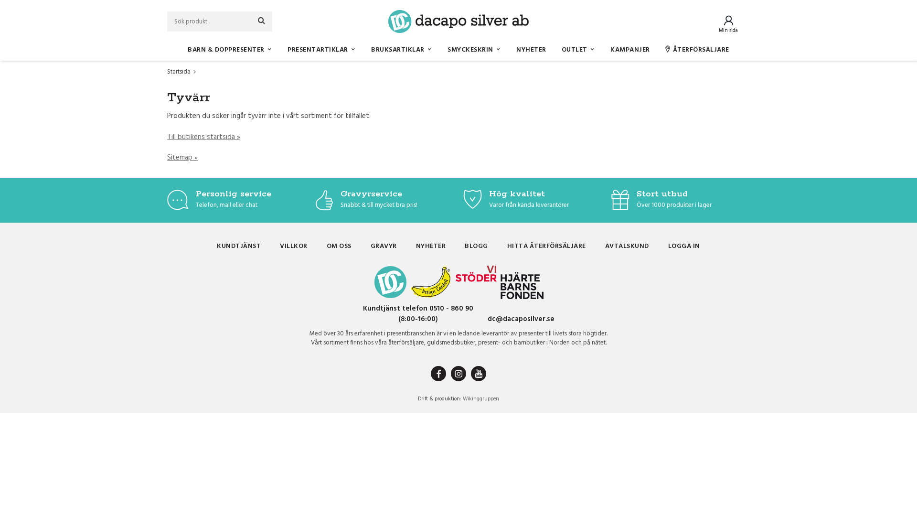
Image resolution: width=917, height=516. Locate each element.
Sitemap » (182, 157)
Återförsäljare (701, 49)
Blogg (476, 246)
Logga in (684, 246)
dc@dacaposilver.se (521, 319)
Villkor (294, 246)
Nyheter (531, 49)
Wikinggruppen (481, 399)
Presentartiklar (318, 49)
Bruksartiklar (398, 49)
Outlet (574, 49)
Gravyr (384, 246)
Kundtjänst (239, 246)
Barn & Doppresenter (226, 49)
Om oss (339, 246)
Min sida (728, 30)
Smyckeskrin (470, 49)
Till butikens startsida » (203, 137)
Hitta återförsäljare (546, 246)
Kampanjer (630, 49)
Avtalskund (627, 246)
